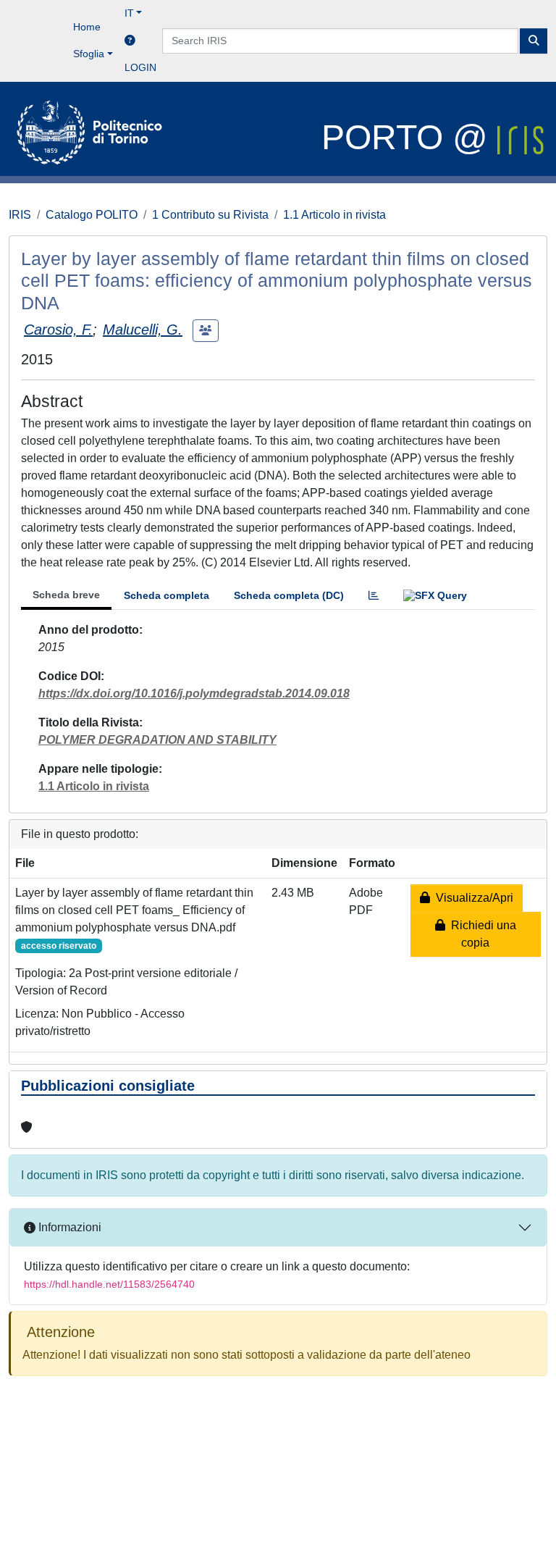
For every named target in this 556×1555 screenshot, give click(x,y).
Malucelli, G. (142, 330)
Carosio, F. (58, 330)
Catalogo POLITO (92, 215)
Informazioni (68, 1227)
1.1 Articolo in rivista (334, 215)
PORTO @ (409, 137)
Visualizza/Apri (471, 898)
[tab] (373, 595)
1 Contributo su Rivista (210, 215)
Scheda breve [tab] (66, 594)
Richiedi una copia (480, 934)
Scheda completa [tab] (166, 595)
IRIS (20, 215)
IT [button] (129, 13)
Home (87, 27)
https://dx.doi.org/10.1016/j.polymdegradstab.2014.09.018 (194, 693)
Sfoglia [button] (88, 53)
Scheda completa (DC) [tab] (289, 595)
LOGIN (140, 67)
